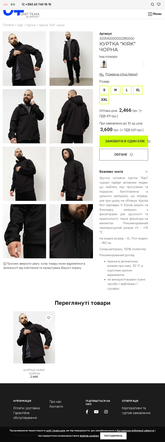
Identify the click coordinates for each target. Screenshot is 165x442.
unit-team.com (55, 430)
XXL (104, 100)
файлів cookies (89, 435)
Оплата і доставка (26, 408)
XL (138, 90)
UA (5, 4)
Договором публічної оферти (135, 430)
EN (13, 4)
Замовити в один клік (125, 141)
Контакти (56, 406)
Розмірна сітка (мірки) (121, 74)
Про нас (55, 402)
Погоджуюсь (113, 435)
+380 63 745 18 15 (38, 4)
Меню (157, 14)
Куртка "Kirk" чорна (34, 371)
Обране (121, 154)
